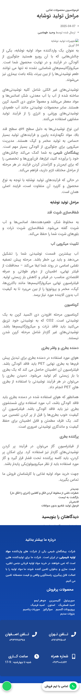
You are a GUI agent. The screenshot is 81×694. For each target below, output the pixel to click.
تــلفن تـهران (58, 634)
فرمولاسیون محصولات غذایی (62, 10)
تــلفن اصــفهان (17, 634)
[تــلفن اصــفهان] (34, 634)
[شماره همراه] (73, 656)
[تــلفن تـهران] (73, 634)
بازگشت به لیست (68, 497)
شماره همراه (59, 656)
